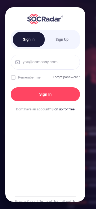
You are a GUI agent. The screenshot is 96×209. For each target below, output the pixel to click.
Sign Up (62, 39)
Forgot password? (66, 77)
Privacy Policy (25, 201)
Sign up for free (63, 109)
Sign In (29, 39)
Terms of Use (48, 201)
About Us (68, 201)
